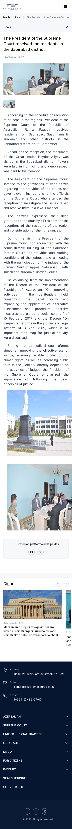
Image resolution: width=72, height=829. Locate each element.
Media (7, 751)
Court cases (13, 787)
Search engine (14, 778)
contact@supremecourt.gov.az (34, 686)
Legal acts (11, 743)
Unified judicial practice (22, 734)
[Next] (66, 583)
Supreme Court (15, 725)
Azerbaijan (12, 716)
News (18, 17)
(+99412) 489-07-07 (28, 699)
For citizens (12, 760)
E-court (9, 769)
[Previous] (58, 583)
